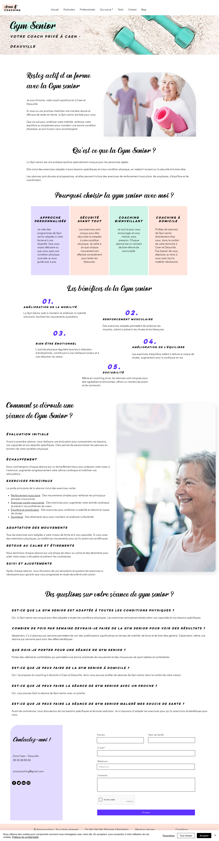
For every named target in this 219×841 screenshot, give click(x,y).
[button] (69, 10)
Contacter (102, 775)
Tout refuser (186, 835)
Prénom (101, 735)
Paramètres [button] (169, 835)
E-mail (100, 748)
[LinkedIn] (24, 783)
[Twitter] (19, 783)
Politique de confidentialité (25, 837)
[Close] (215, 835)
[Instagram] (28, 783)
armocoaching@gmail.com (28, 771)
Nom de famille (156, 735)
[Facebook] (14, 783)
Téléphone (102, 761)
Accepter (204, 835)
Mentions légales (145, 829)
